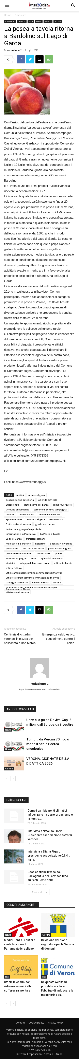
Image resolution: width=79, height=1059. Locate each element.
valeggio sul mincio (17, 582)
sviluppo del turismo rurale (34, 563)
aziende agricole (47, 499)
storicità (10, 563)
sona (33, 558)
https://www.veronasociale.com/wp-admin (39, 689)
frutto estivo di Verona (18, 524)
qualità (58, 553)
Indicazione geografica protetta (24, 529)
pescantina (12, 548)
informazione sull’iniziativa (21, 533)
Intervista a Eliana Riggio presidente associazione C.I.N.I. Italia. (49, 855)
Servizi (48, 21)
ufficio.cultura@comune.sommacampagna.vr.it (32, 577)
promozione (43, 553)
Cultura (21, 21)
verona (57, 582)
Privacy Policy (55, 1022)
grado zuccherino (45, 524)
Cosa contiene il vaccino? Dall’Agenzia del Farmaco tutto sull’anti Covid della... (48, 876)
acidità (20, 494)
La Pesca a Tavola (50, 533)
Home (7, 15)
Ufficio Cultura (14, 567)
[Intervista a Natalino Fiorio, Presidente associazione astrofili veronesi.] (14, 836)
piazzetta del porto (33, 548)
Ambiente (20, 15)
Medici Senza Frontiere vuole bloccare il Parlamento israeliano (19, 944)
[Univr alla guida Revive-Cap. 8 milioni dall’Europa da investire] (14, 725)
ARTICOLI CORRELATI (20, 709)
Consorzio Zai (26, 514)
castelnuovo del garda (36, 504)
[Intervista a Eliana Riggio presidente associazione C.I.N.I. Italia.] (14, 856)
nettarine (40, 543)
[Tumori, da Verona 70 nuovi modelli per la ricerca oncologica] (14, 744)
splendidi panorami (52, 558)
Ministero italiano (36, 538)
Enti (31, 21)
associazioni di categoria (20, 499)
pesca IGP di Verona (61, 543)
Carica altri (38, 892)
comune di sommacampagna (50, 509)
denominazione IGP (49, 514)
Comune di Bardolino (17, 509)
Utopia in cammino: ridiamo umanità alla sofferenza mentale (18, 986)
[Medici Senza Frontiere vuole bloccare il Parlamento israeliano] (21, 924)
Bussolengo (12, 504)
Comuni (10, 514)
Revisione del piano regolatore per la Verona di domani (57, 944)
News (38, 21)
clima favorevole (62, 504)
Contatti (20, 1022)
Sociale (58, 21)
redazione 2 (14, 50)
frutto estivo (56, 519)
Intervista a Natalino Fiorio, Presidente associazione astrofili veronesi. (50, 835)
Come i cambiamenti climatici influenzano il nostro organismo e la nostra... (50, 814)
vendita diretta (40, 582)
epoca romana (14, 519)
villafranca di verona (17, 592)
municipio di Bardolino (18, 543)
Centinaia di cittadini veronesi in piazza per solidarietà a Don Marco (20, 639)
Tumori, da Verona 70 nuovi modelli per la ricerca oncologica (47, 744)
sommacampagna (16, 558)
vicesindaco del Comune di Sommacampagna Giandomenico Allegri (31, 587)
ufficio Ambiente (63, 563)
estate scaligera (36, 519)
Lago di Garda (14, 538)
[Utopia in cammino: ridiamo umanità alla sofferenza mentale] (21, 967)
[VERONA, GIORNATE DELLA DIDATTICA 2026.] (14, 763)
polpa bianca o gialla (60, 548)
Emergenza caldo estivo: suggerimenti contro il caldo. (58, 639)
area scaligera (36, 494)
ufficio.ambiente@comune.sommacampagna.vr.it (34, 572)
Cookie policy (36, 1022)
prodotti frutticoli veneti (19, 553)
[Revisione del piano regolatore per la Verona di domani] (58, 924)
